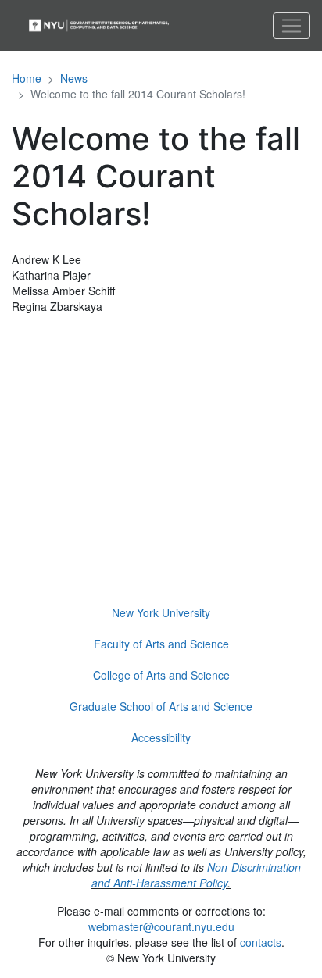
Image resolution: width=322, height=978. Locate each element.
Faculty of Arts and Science (161, 643)
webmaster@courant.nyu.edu (161, 926)
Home (26, 78)
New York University (161, 612)
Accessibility (161, 737)
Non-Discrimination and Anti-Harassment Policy (196, 875)
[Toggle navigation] (291, 25)
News (74, 78)
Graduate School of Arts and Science (161, 706)
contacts (260, 942)
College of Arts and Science (161, 675)
